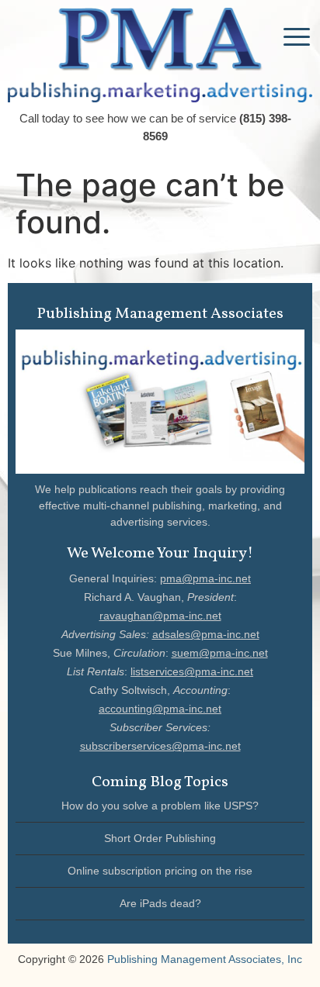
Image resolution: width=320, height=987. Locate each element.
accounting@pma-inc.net (160, 708)
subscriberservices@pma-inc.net (160, 746)
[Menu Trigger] (297, 36)
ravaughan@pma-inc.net (160, 615)
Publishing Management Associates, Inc (204, 959)
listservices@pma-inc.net (191, 671)
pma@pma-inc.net (205, 578)
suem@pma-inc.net (220, 653)
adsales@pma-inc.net (205, 634)
